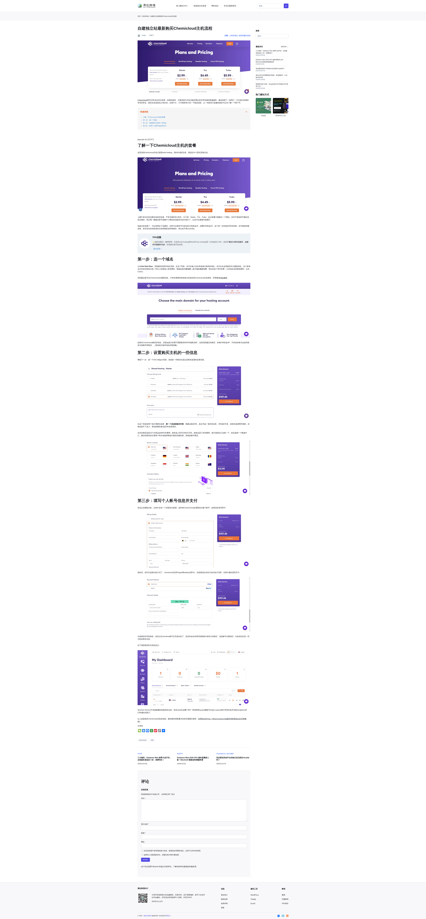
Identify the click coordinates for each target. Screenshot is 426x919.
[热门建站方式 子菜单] (187, 5)
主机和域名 (145, 16)
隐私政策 (224, 899)
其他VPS (180, 753)
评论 (143, 798)
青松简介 (224, 895)
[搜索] (286, 6)
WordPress (255, 895)
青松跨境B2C (148, 916)
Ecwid (253, 903)
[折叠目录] (246, 111)
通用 (283, 895)
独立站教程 (230, 753)
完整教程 (285, 899)
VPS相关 (285, 903)
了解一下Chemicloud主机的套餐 (154, 117)
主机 (152, 740)
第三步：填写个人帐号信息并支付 (154, 126)
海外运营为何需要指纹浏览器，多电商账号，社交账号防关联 (271, 76)
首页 (139, 16)
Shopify (253, 899)
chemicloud (142, 740)
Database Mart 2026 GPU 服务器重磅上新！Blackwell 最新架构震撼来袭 (193, 759)
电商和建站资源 (244, 35)
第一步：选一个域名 (150, 120)
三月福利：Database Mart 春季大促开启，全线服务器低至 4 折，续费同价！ (154, 759)
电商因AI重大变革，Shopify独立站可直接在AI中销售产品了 (272, 85)
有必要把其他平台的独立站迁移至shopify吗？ (232, 759)
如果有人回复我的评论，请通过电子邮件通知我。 (162, 855)
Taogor (144, 35)
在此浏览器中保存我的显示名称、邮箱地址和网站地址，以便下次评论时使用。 (173, 851)
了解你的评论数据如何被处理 (184, 866)
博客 (222, 908)
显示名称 (145, 824)
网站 (142, 842)
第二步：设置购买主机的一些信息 (154, 123)
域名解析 (223, 278)
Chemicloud (142, 100)
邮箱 (143, 833)
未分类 (140, 753)
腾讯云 (168, 916)
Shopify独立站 (221, 753)
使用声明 (224, 903)
